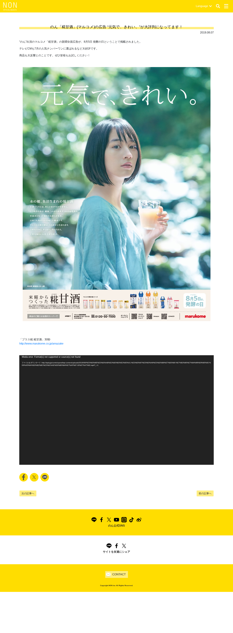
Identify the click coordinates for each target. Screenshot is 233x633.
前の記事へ (205, 493)
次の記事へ (27, 493)
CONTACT (119, 574)
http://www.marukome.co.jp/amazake (41, 343)
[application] (116, 410)
